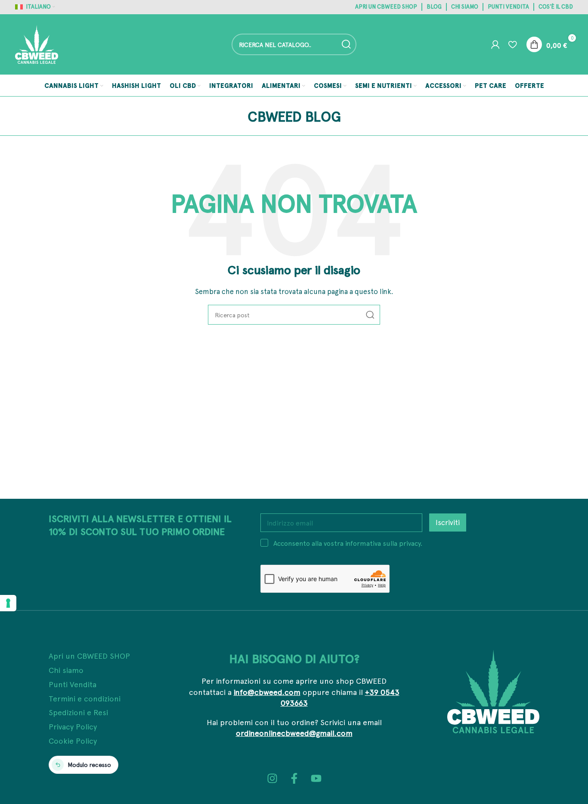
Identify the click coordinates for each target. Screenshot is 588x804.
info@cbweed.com (267, 691)
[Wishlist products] (512, 44)
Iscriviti (448, 522)
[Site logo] (36, 43)
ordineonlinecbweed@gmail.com (294, 732)
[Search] (345, 44)
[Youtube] (316, 778)
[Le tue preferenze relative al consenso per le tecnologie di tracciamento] (8, 603)
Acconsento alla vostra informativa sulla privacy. (347, 542)
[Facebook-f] (294, 778)
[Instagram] (272, 778)
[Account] (495, 44)
